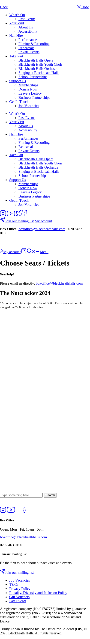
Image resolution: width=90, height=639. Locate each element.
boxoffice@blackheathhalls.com (41, 229)
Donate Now (27, 89)
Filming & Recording (34, 44)
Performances (28, 40)
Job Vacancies (28, 106)
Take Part (16, 56)
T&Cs (13, 584)
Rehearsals (26, 48)
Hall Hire (16, 35)
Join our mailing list (19, 221)
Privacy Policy (19, 589)
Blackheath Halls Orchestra (38, 69)
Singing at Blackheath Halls (38, 73)
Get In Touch (19, 102)
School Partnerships (32, 77)
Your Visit (16, 23)
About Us (25, 27)
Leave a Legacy (30, 93)
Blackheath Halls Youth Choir (40, 64)
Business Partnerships (34, 97)
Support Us (17, 81)
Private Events (28, 52)
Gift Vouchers (19, 597)
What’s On (17, 15)
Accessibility (27, 31)
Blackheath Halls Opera (35, 60)
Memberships (28, 85)
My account (43, 221)
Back (4, 7)
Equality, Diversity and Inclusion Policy (38, 593)
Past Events (26, 19)
